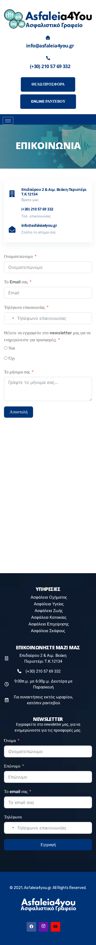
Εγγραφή (48, 844)
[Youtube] (55, 927)
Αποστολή (18, 411)
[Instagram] (43, 927)
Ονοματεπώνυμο (18, 256)
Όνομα (10, 740)
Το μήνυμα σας (17, 372)
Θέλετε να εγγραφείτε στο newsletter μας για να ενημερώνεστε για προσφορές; (47, 336)
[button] (83, 118)
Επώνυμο (12, 766)
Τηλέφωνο (13, 817)
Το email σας (15, 791)
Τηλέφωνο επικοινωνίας (24, 307)
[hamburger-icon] (8, 121)
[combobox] (9, 318)
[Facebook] (31, 927)
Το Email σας (16, 281)
